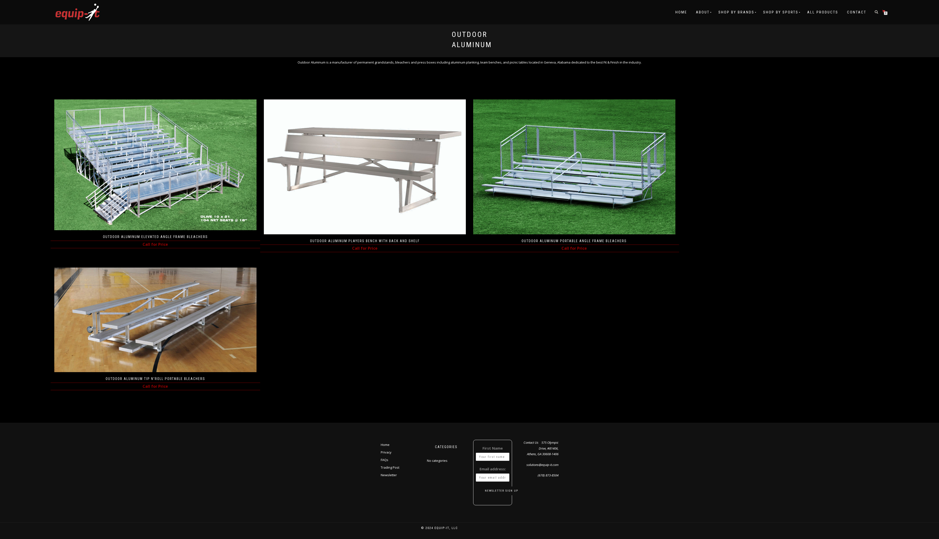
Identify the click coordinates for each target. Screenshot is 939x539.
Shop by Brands (736, 12)
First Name (492, 448)
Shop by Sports (780, 12)
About (703, 12)
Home (681, 12)
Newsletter (389, 475)
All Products (822, 12)
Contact (856, 12)
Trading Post (390, 467)
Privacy (386, 452)
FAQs (384, 460)
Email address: (493, 468)
